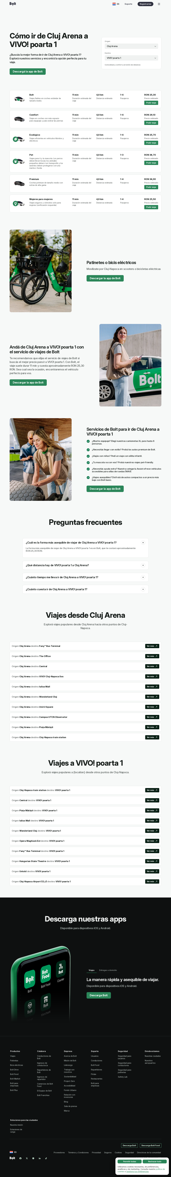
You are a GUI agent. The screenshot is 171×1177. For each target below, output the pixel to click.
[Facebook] (20, 1158)
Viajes (12, 1056)
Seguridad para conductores (124, 1064)
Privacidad (96, 1152)
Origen (107, 41)
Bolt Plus (14, 1090)
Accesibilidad (69, 1086)
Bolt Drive (14, 1069)
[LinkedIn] (40, 1158)
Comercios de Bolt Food (45, 1085)
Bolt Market (15, 1079)
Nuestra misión (16, 1125)
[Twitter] (27, 1158)
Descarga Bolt (99, 995)
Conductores (96, 1060)
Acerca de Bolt (70, 1056)
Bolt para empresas (14, 1084)
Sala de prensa (70, 1106)
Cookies (118, 1152)
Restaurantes (96, 1079)
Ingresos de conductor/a (42, 1064)
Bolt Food (14, 1074)
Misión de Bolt (70, 1060)
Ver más (150, 646)
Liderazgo (68, 1065)
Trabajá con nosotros (69, 1070)
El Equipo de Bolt (44, 1091)
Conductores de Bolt (44, 1057)
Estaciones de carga (16, 1130)
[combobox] (131, 46)
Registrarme (145, 4)
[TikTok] (46, 1158)
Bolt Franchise (43, 1095)
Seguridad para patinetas (124, 1071)
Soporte (128, 4)
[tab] (92, 970)
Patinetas (14, 1060)
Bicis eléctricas (16, 1065)
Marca (66, 1111)
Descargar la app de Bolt (105, 278)
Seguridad (129, 1152)
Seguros (107, 1152)
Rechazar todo (154, 1161)
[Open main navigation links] (159, 4)
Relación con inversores (69, 1096)
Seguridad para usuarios (124, 1057)
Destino (108, 53)
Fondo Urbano (70, 1090)
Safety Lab (122, 1077)
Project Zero (69, 1081)
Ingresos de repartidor (42, 1078)
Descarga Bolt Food (150, 1145)
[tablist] (103, 970)
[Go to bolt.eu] (13, 4)
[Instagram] (33, 1158)
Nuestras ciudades (153, 1056)
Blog (66, 1102)
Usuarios (94, 1056)
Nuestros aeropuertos (150, 1061)
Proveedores (59, 1152)
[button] (143, 542)
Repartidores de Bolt (44, 1071)
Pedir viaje (151, 103)
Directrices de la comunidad (149, 1152)
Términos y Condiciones (78, 1152)
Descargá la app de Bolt (27, 71)
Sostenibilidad (70, 1076)
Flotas (93, 1074)
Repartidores (96, 1069)
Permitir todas (129, 1161)
